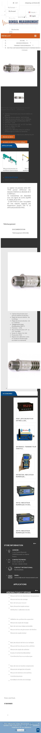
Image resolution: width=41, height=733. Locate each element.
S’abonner (8, 703)
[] (10, 32)
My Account (12, 11)
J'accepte (21, 730)
